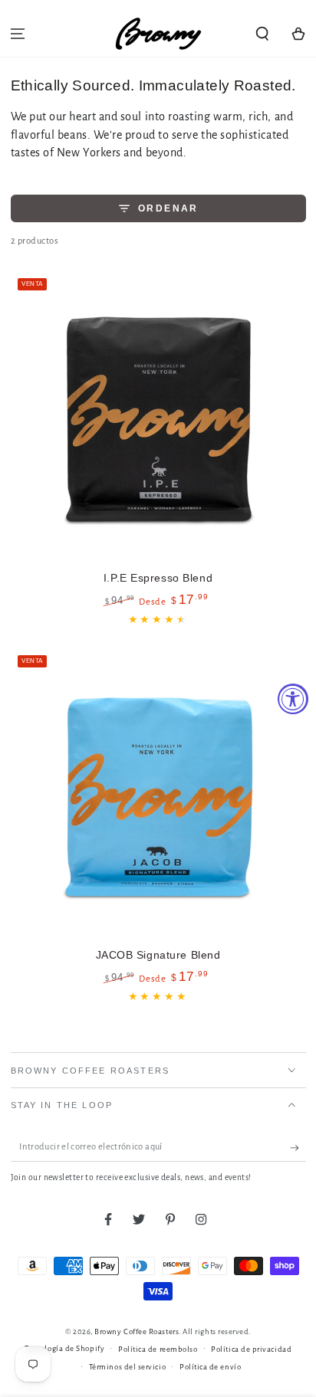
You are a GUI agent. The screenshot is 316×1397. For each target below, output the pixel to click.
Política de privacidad (251, 1349)
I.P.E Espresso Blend (158, 578)
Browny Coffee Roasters (136, 1331)
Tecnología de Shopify (64, 1348)
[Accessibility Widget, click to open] (293, 699)
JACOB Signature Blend (158, 955)
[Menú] (18, 33)
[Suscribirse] (298, 1148)
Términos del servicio (127, 1367)
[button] (262, 33)
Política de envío (210, 1367)
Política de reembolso (157, 1349)
